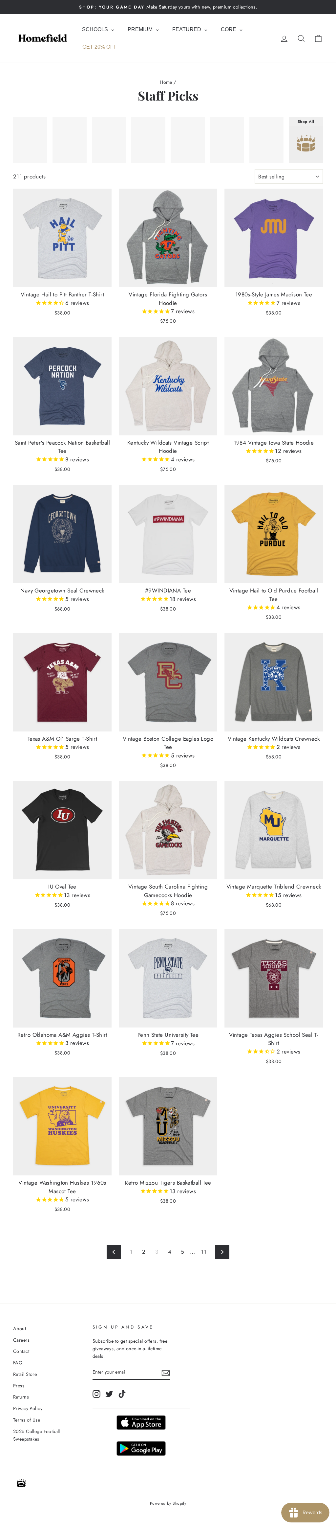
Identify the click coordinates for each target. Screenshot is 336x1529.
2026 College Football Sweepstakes (36, 1435)
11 (203, 1252)
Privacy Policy (27, 1408)
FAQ (17, 1362)
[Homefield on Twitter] (109, 1394)
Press (18, 1385)
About (19, 1328)
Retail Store (25, 1374)
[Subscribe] (165, 1372)
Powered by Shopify (168, 1503)
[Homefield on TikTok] (122, 1394)
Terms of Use (26, 1420)
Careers (21, 1340)
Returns (21, 1397)
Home (166, 82)
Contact (21, 1351)
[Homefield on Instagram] (96, 1394)
